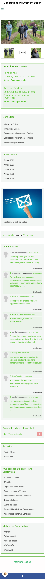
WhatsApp (8, 550)
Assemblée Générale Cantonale (17, 514)
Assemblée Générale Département (19, 509)
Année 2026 (9, 178)
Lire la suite (37, 268)
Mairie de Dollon (11, 124)
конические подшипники (22, 273)
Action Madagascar (12, 500)
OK (39, 434)
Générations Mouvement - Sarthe (18, 133)
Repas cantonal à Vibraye (15, 491)
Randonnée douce (14, 88)
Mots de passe (10, 541)
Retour (22, 53)
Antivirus (8, 532)
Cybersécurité (10, 536)
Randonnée (10, 73)
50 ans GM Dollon (11, 477)
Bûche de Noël (10, 505)
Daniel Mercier (10, 452)
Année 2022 (9, 160)
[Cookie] (5, 574)
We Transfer (9, 545)
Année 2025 (9, 174)
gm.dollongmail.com (20, 252)
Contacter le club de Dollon (15, 222)
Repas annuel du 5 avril (14, 487)
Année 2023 (9, 165)
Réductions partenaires (14, 142)
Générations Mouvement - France (18, 138)
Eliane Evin (8, 456)
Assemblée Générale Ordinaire (17, 495)
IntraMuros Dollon (12, 129)
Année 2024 (9, 169)
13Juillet (8, 482)
